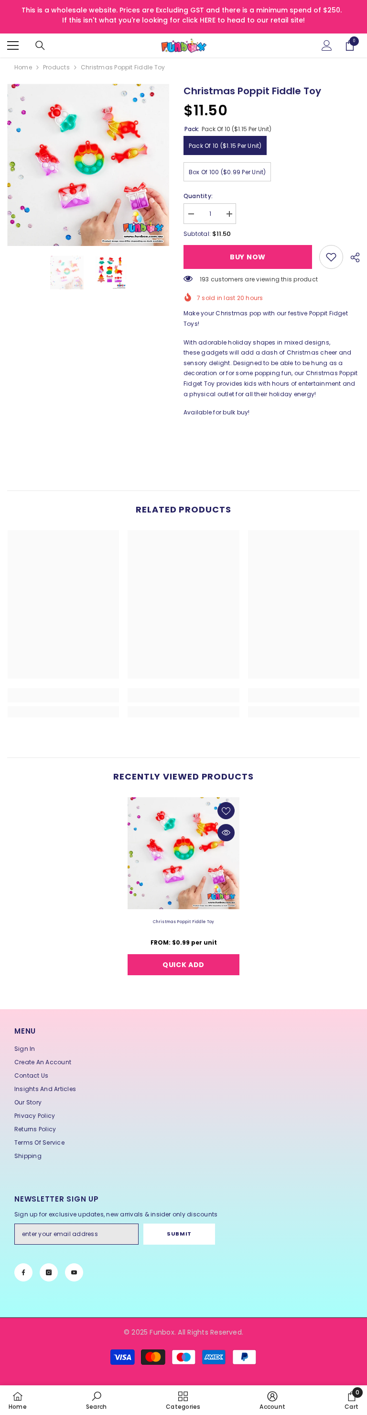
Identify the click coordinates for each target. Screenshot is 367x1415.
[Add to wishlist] (226, 810)
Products (56, 67)
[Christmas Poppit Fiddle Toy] (183, 853)
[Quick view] (226, 832)
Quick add (183, 964)
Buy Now (248, 257)
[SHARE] (351, 257)
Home (23, 67)
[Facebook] (23, 1272)
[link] (331, 257)
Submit (179, 1233)
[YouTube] (74, 1272)
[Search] (40, 45)
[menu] (13, 45)
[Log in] (327, 45)
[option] (88, 165)
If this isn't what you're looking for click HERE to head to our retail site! (183, 20)
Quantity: (198, 196)
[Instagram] (49, 1272)
